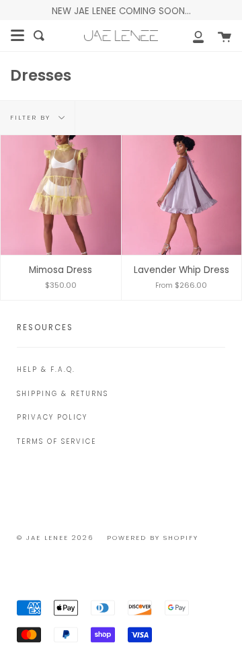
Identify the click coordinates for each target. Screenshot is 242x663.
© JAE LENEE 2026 (55, 537)
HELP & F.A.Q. (46, 369)
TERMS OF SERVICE (56, 441)
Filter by (32, 116)
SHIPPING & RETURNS (62, 393)
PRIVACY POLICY (52, 417)
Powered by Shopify (152, 537)
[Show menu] (17, 36)
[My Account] (190, 35)
